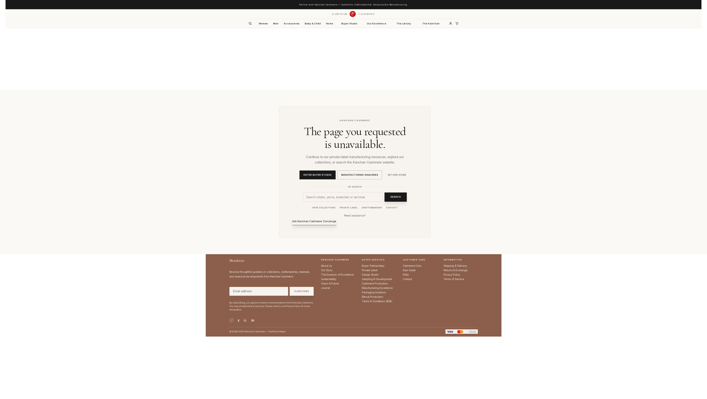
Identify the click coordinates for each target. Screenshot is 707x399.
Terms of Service (454, 279)
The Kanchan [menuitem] (431, 23)
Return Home (397, 174)
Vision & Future (330, 283)
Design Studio (370, 274)
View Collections (324, 207)
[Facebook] (238, 320)
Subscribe (301, 291)
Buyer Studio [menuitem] (349, 23)
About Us (326, 265)
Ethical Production (372, 296)
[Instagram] (231, 320)
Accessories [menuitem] (292, 23)
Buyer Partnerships (373, 265)
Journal (325, 287)
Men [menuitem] (276, 23)
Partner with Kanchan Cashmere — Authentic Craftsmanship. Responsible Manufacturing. (353, 4)
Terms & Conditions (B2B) (377, 301)
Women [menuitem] (263, 23)
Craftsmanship (372, 207)
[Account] (451, 23)
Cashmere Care (412, 265)
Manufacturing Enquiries (359, 174)
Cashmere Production (375, 283)
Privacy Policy (452, 274)
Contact (392, 207)
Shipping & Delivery (455, 265)
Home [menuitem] (329, 23)
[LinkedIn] (252, 320)
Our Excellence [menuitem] (376, 23)
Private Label (349, 207)
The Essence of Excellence (337, 274)
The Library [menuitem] (403, 23)
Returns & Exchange (456, 270)
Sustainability (328, 279)
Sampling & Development (377, 279)
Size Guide (409, 270)
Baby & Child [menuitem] (313, 23)
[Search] (250, 23)
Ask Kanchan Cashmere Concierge (314, 221)
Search (395, 196)
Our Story (327, 270)
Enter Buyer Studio (318, 174)
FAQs (406, 274)
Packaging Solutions (374, 292)
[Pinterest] (245, 320)
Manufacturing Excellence (377, 287)
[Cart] (457, 23)
